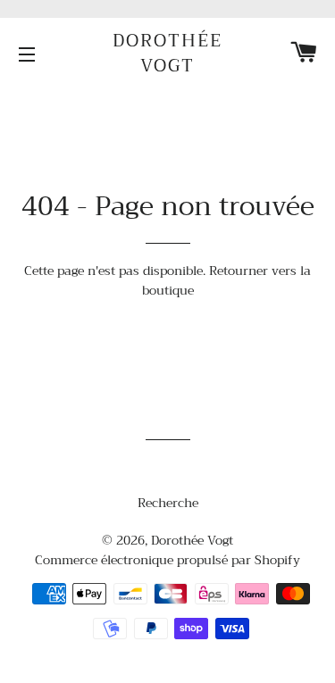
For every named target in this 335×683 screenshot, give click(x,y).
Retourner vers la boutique (227, 280)
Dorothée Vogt (167, 54)
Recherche (168, 502)
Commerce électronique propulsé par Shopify (167, 560)
